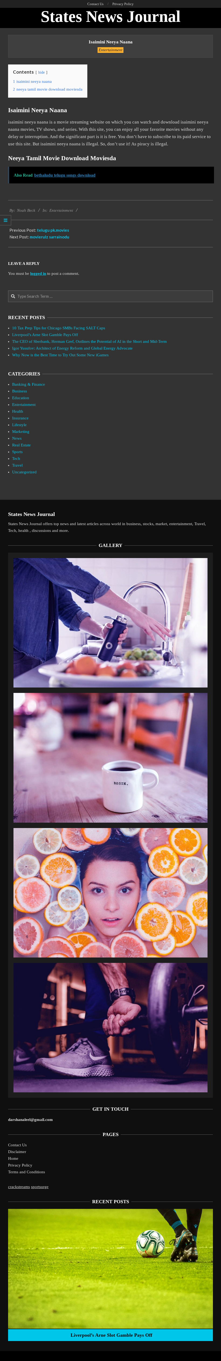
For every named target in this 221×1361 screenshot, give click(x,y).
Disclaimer (17, 1152)
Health (17, 411)
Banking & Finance (28, 384)
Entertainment (110, 50)
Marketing (20, 431)
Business (19, 391)
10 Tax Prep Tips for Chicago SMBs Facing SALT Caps (58, 328)
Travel (17, 465)
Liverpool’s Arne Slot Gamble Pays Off (45, 335)
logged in (38, 273)
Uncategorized (24, 472)
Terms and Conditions (26, 1172)
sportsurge (40, 1187)
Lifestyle (19, 425)
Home (13, 1158)
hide (41, 72)
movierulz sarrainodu (49, 236)
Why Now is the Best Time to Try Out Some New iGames (60, 355)
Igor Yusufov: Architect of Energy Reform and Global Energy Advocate (72, 348)
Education (20, 398)
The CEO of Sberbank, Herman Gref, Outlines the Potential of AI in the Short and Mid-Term (89, 341)
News (17, 438)
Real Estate (21, 445)
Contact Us (17, 1145)
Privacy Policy (20, 1165)
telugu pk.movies (53, 230)
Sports (17, 452)
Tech (16, 458)
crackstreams (19, 1187)
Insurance (20, 418)
